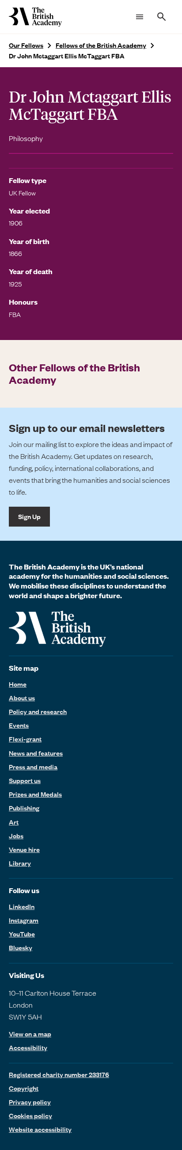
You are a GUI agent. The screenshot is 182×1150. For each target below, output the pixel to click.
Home (18, 684)
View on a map (30, 1034)
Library (20, 863)
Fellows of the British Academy (101, 45)
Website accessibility (40, 1129)
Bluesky (20, 947)
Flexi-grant (25, 738)
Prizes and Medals (35, 794)
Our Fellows (26, 45)
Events (19, 725)
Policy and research (38, 711)
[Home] (35, 17)
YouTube (22, 933)
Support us (25, 780)
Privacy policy (30, 1101)
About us (22, 697)
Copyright (23, 1088)
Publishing (24, 807)
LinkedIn (21, 906)
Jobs (16, 835)
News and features (36, 753)
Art (14, 822)
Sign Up (29, 516)
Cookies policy (30, 1115)
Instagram (23, 920)
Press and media (33, 766)
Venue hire (24, 849)
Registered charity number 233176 (59, 1074)
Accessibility (28, 1047)
